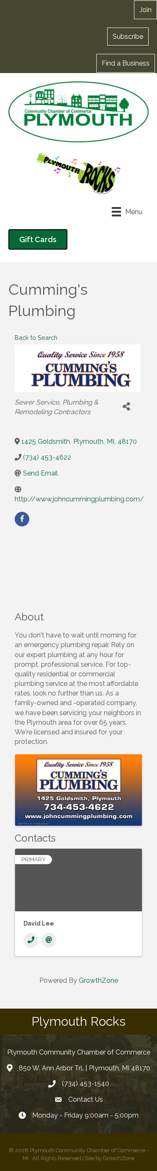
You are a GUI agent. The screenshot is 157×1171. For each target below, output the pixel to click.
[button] (128, 36)
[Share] (126, 406)
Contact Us (85, 1099)
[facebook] (22, 519)
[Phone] (30, 940)
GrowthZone (98, 980)
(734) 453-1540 (85, 1084)
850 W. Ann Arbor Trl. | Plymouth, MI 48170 (84, 1068)
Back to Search (36, 337)
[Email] (48, 940)
